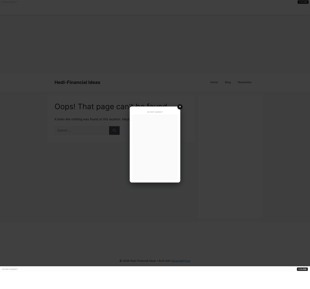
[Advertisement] (155, 147)
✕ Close (302, 269)
